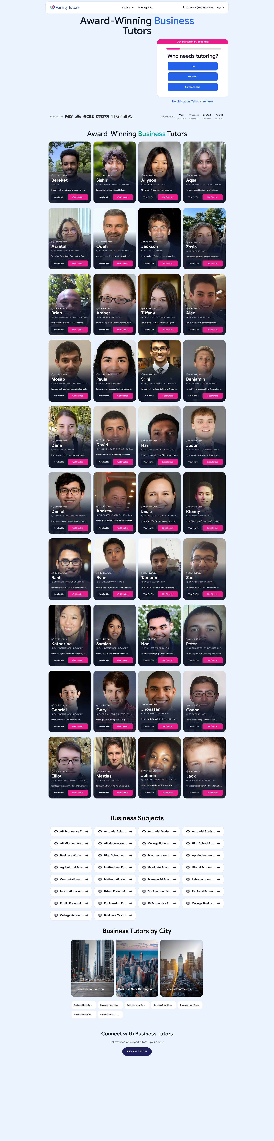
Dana (56, 445)
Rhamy (193, 511)
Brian (56, 313)
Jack (191, 776)
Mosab (58, 379)
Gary (101, 710)
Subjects (126, 7)
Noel (146, 644)
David (102, 445)
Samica (103, 644)
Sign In (220, 7)
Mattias (103, 776)
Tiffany (148, 313)
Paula (101, 379)
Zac (190, 577)
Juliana (148, 775)
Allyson (148, 180)
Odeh (102, 246)
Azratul (58, 246)
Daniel (57, 511)
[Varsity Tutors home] (64, 7)
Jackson (149, 246)
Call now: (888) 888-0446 (200, 7)
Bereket (59, 180)
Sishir (102, 180)
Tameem (150, 577)
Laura (147, 511)
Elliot (56, 776)
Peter (191, 644)
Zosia (191, 247)
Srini (145, 379)
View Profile (59, 197)
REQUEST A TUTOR (137, 1051)
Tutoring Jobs (145, 7)
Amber (103, 313)
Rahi (55, 577)
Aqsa (191, 180)
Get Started (77, 197)
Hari (145, 445)
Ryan (101, 577)
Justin (192, 445)
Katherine (61, 644)
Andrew (104, 511)
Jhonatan (150, 709)
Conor (192, 710)
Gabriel (59, 710)
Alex (190, 313)
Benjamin (195, 379)
